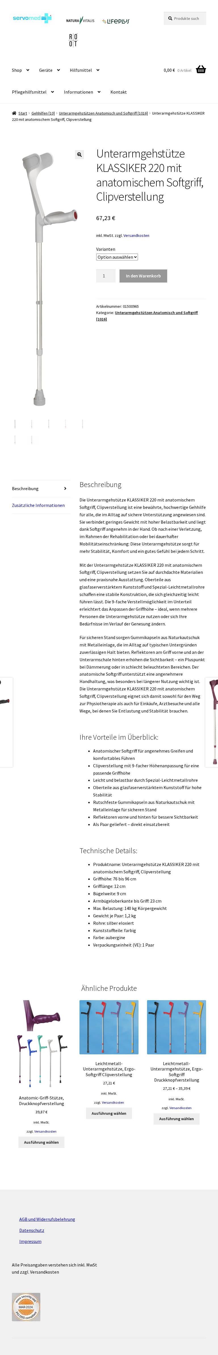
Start (22, 113)
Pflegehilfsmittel (29, 92)
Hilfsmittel (81, 70)
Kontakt (118, 92)
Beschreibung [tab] (25, 488)
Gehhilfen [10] (43, 113)
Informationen (78, 92)
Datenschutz (31, 1230)
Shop (17, 70)
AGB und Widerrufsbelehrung (47, 1219)
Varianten (105, 249)
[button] (79, 154)
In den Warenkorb (143, 276)
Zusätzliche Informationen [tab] (38, 505)
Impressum (30, 1241)
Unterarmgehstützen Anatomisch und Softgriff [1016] (103, 113)
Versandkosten (136, 235)
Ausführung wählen (41, 1142)
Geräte (46, 70)
